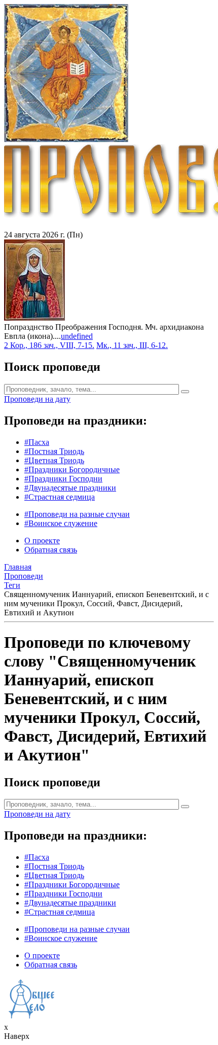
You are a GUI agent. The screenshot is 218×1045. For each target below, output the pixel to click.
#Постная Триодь (54, 451)
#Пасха (36, 442)
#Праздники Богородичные (72, 469)
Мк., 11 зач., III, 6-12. (132, 345)
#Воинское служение (60, 523)
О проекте (42, 540)
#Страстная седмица (59, 497)
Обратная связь (50, 549)
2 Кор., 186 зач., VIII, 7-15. (49, 345)
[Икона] (34, 318)
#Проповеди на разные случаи (77, 514)
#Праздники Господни (63, 478)
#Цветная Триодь (54, 460)
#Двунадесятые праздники (70, 487)
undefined (77, 336)
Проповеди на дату (37, 399)
